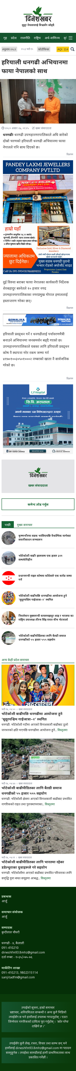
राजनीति (25, 38)
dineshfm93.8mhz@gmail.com (37, 1048)
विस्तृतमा (62, 730)
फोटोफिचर (43, 49)
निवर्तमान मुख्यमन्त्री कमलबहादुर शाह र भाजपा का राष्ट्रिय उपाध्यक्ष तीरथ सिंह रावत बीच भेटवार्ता (46, 618)
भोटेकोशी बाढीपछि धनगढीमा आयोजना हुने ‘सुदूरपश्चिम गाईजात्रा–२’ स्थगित (43, 598)
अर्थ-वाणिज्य (52, 38)
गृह (5, 38)
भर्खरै (8, 525)
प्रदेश (14, 38)
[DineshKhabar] (38, 14)
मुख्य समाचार (24, 525)
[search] (72, 49)
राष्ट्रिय (37, 38)
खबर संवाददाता (38, 486)
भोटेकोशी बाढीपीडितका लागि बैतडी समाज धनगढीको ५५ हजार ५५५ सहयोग (42, 638)
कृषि (66, 38)
